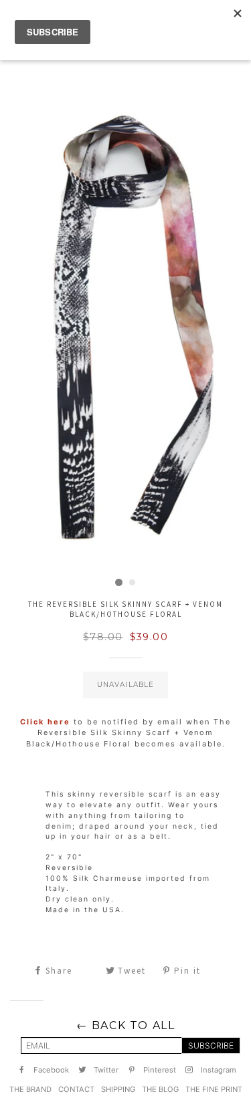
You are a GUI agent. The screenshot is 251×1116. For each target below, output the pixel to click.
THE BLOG (160, 1089)
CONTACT (76, 1089)
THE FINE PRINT (213, 1089)
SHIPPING (118, 1089)
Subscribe (211, 1045)
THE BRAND (30, 1089)
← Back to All (125, 1025)
